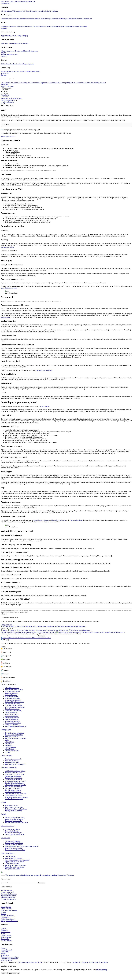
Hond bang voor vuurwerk (13, 759)
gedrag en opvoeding (7, 247)
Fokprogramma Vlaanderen (9, 921)
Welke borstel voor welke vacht (14, 774)
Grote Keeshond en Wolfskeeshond (15, 726)
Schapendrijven (9, 742)
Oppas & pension (28, 64)
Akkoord (4, 973)
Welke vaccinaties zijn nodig (13, 772)
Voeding (19, 43)
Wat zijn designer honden (12, 869)
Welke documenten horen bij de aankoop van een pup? (21, 846)
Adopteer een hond (7, 54)
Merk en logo (5, 955)
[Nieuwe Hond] (3, 875)
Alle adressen (35, 71)
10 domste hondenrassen (12, 698)
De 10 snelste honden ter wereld (14, 707)
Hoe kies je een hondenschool (14, 735)
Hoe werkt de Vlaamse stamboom (15, 865)
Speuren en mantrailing (12, 750)
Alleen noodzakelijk (13, 973)
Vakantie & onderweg (7, 51)
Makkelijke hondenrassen (68, 18)
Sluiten (3, 646)
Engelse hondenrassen (66, 26)
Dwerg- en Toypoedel (11, 724)
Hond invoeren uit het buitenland (15, 850)
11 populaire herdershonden (13, 705)
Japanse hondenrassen (80, 26)
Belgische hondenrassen (8, 26)
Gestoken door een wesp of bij (14, 799)
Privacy (62, 962)
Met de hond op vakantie (12, 829)
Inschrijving (10, 86)
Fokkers (3, 64)
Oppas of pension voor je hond (14, 834)
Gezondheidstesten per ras (34, 11)
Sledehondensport (10, 747)
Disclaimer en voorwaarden (9, 959)
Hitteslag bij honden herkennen (14, 783)
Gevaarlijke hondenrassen (13, 700)
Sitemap (68, 962)
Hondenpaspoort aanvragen (13, 833)
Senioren (25, 43)
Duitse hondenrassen (39, 26)
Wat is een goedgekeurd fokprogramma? (17, 860)
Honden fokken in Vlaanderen (14, 858)
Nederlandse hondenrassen (24, 26)
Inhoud (6, 125)
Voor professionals (6, 950)
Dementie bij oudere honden (13, 821)
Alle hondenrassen (6, 890)
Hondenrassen (5, 3)
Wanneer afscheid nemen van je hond (16, 822)
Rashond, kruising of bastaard (14, 844)
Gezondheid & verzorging (9, 43)
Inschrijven (41, 636)
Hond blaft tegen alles (11, 760)
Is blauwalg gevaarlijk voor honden (15, 781)
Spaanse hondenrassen (11, 719)
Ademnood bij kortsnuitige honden (15, 785)
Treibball (7, 752)
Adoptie (3, 53)
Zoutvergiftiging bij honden (13, 779)
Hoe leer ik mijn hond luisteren (14, 733)
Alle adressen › (86, 630)
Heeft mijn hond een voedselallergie (16, 809)
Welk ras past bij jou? (66, 83)
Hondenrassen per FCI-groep (14, 689)
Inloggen (3, 86)
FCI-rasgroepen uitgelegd (12, 841)
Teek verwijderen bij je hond (13, 795)
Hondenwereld (19, 51)
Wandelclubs (15, 71)
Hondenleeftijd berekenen (50, 11)
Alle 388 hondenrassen (12, 688)
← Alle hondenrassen (7, 102)
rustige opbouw (5, 317)
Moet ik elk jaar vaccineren (13, 792)
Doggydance (9, 745)
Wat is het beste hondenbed (13, 788)
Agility (7, 740)
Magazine (4, 28)
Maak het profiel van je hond (9, 83)
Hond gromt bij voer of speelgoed (15, 764)
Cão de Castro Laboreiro (41, 520)
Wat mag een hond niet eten (13, 811)
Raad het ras (77, 83)
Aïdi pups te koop (43, 406)
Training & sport (11, 36)
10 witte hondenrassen (11, 696)
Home (3, 100)
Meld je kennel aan (6, 625)
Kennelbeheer (5, 73)
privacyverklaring (101, 970)
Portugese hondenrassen (12, 717)
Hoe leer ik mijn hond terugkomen (15, 738)
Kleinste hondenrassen (8, 18)
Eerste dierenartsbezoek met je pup (15, 793)
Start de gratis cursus (8, 136)
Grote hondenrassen (34, 18)
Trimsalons (9, 64)
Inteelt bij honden (10, 856)
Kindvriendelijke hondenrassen (50, 18)
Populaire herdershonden (84, 18)
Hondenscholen (18, 64)
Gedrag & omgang (22, 36)
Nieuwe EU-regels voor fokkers (14, 867)
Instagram (85, 962)
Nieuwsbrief (4, 84)
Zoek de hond (85, 83)
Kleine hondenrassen (21, 18)
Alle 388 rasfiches (6, 11)
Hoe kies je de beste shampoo (14, 786)
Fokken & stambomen (31, 51)
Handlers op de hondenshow (13, 848)
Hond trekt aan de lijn (11, 736)
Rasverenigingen (6, 71)
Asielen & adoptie (25, 71)
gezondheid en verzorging (9, 288)
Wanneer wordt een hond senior (14, 817)
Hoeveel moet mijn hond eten (14, 807)
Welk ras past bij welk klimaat (14, 843)
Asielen (15, 54)
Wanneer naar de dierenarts (13, 776)
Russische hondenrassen (12, 721)
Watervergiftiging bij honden (13, 778)
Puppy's (3, 36)
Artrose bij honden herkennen (14, 819)
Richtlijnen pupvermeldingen (10, 957)
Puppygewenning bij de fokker (14, 862)
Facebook (75, 962)
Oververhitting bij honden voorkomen (16, 797)
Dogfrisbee (8, 743)
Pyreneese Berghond (76, 520)
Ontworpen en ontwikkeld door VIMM (30, 962)
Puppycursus (44, 83)
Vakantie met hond (6, 940)
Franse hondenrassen (52, 26)
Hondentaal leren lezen (12, 762)
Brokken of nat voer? (11, 805)
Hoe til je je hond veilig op (13, 790)
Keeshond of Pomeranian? (13, 723)
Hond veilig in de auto (11, 831)
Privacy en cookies (6, 960)
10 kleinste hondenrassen (12, 691)
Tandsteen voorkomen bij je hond (15, 771)
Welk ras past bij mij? (18, 11)
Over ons (3, 948)
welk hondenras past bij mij (43, 370)
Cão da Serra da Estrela (58, 520)
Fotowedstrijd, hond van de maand (29, 83)
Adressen (4, 56)
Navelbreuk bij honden (12, 863)
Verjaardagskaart (54, 83)
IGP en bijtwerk (9, 749)
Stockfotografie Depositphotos (98, 962)
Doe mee (3, 75)
